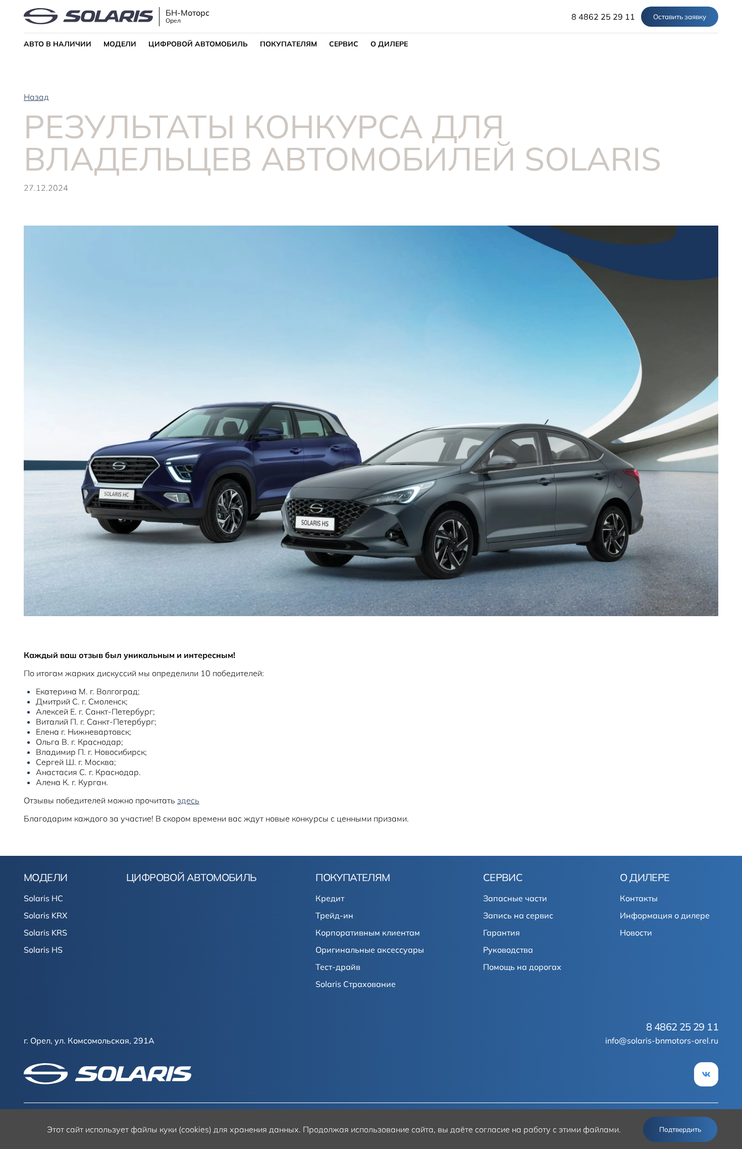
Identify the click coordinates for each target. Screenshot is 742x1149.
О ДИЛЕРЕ (389, 43)
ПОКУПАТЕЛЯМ (288, 43)
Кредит (329, 898)
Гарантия (501, 932)
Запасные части (515, 898)
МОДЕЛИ (119, 43)
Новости (636, 932)
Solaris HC (43, 898)
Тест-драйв (337, 967)
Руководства (508, 950)
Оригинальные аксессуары (369, 950)
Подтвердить (680, 1129)
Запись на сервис (518, 915)
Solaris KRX (45, 915)
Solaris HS (43, 950)
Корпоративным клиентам (367, 932)
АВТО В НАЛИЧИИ (57, 43)
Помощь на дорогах (522, 967)
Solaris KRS (45, 932)
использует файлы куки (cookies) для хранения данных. (193, 1129)
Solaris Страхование (355, 984)
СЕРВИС (343, 43)
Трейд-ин (334, 915)
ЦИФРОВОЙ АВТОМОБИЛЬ (198, 43)
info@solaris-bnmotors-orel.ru (661, 1040)
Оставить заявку (679, 17)
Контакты (639, 898)
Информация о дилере (665, 915)
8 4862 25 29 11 (603, 17)
